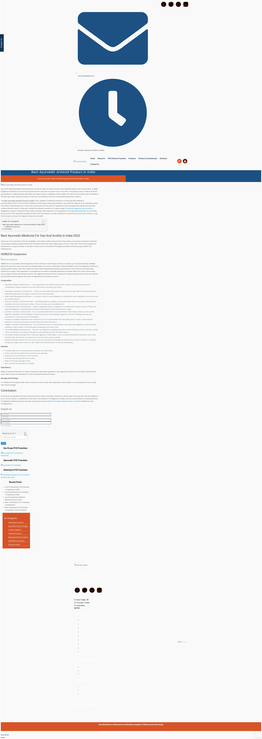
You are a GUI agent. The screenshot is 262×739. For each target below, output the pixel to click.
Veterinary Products (15, 522)
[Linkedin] (185, 4)
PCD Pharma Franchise (117, 158)
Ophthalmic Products (16, 541)
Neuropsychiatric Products (18, 537)
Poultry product (14, 544)
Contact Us (94, 164)
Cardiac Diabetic (14, 530)
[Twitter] (171, 4)
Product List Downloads (147, 158)
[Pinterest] (178, 4)
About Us (101, 158)
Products (132, 158)
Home (92, 158)
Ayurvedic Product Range (17, 526)
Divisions (163, 158)
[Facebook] (163, 4)
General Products (15, 533)
